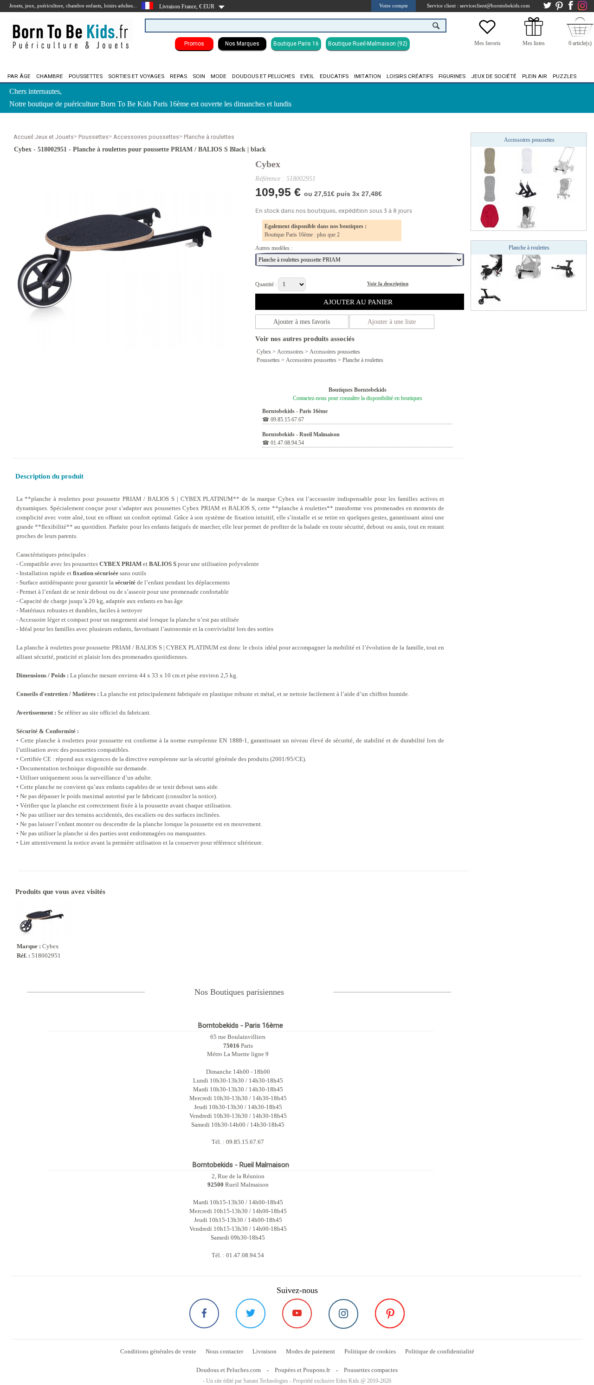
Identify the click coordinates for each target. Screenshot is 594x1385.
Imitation (367, 76)
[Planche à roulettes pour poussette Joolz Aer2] (489, 296)
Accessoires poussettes (146, 136)
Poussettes (86, 76)
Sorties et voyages (136, 76)
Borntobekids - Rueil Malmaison (301, 434)
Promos (194, 43)
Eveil (307, 76)
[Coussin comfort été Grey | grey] (489, 188)
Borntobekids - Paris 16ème (295, 411)
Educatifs (334, 76)
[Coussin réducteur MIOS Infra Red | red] (489, 216)
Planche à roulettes (209, 136)
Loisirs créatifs (410, 76)
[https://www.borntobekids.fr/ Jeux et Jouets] (71, 30)
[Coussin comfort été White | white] (526, 160)
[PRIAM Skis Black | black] (526, 188)
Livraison (264, 1351)
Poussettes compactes (371, 1369)
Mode (218, 76)
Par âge (19, 76)
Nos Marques (242, 43)
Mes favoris (487, 43)
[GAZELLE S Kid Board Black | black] (526, 268)
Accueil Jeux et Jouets (43, 136)
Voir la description (387, 283)
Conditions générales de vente (158, 1351)
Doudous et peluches (263, 76)
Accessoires (290, 351)
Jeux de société (494, 76)
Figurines (452, 76)
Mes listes (534, 43)
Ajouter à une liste (392, 321)
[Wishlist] (487, 34)
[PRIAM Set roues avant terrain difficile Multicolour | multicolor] (563, 160)
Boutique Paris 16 (296, 43)
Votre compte (393, 5)
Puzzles (564, 76)
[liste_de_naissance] (533, 34)
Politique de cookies (370, 1351)
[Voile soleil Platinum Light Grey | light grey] (563, 188)
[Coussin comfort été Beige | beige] (489, 160)
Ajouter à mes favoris (301, 321)
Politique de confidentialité (439, 1351)
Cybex (267, 164)
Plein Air (534, 76)
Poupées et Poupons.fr (302, 1369)
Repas (178, 76)
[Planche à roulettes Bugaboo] (563, 268)
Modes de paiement (310, 1351)
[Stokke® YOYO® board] (489, 268)
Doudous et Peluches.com (228, 1369)
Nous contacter (224, 1351)
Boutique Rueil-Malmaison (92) (367, 43)
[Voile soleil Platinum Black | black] (526, 216)
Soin (199, 76)
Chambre (49, 76)
